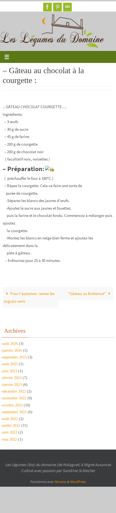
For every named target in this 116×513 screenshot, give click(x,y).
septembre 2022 (15, 412)
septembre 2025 (15, 357)
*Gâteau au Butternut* (87, 293)
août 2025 (10, 364)
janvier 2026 (12, 350)
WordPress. (78, 481)
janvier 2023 (12, 385)
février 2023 (12, 378)
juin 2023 (10, 371)
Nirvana (60, 481)
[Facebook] (47, 7)
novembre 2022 (14, 398)
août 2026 (10, 344)
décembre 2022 (14, 391)
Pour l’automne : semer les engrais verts (29, 297)
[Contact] (67, 7)
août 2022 (10, 419)
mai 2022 (10, 439)
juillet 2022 (11, 426)
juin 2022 (10, 432)
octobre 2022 (13, 405)
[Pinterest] (57, 7)
